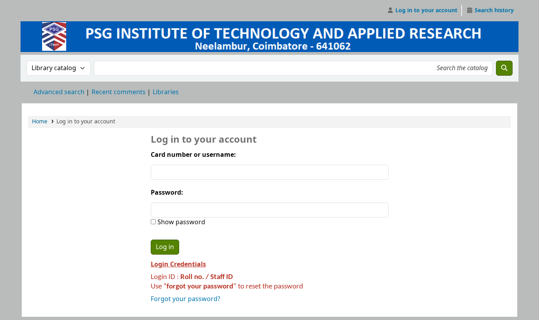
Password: (167, 192)
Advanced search (59, 92)
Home (39, 121)
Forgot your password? (185, 299)
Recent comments (119, 92)
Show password (180, 222)
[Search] (504, 68)
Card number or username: (193, 155)
